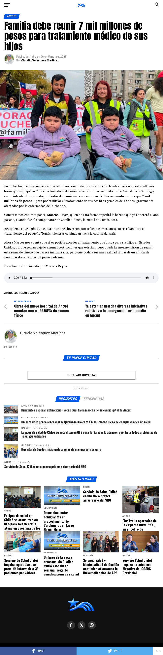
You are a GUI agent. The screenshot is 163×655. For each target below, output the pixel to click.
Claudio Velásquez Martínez (40, 60)
